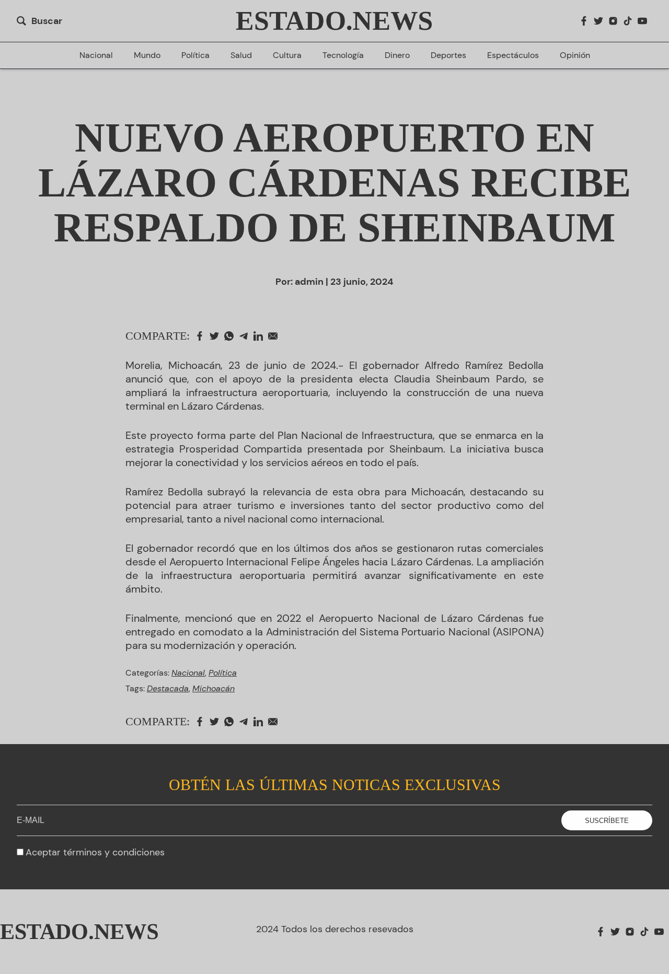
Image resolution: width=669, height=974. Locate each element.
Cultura (287, 55)
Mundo (147, 55)
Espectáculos (513, 55)
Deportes (448, 55)
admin (309, 281)
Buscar (46, 21)
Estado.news (334, 21)
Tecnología (343, 55)
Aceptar (95, 852)
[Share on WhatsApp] (231, 336)
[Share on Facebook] (202, 336)
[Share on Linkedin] (260, 336)
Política (195, 55)
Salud (241, 55)
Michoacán (213, 688)
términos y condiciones (114, 852)
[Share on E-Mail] (275, 336)
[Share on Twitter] (217, 336)
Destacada (168, 688)
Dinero (397, 55)
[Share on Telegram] (246, 336)
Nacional (96, 55)
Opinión (575, 55)
